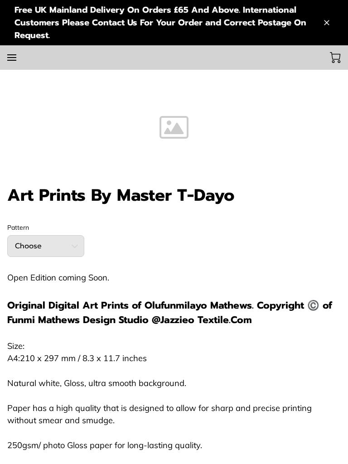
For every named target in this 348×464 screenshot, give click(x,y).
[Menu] (11, 57)
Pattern (18, 228)
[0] (335, 57)
